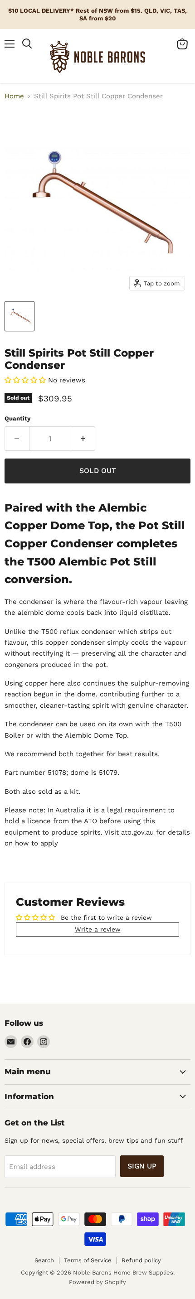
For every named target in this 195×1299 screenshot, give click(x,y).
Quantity (17, 418)
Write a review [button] (98, 929)
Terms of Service (88, 1260)
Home (14, 96)
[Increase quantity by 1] (83, 438)
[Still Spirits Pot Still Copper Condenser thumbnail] (19, 316)
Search (44, 1260)
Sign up (141, 1166)
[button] (26, 380)
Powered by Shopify (97, 1282)
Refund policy (141, 1260)
